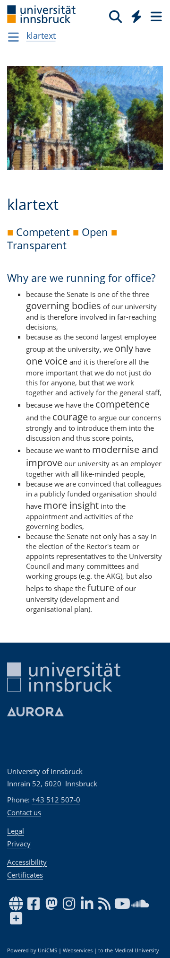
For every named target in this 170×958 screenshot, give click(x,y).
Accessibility (27, 862)
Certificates (25, 875)
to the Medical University (128, 950)
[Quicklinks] (136, 16)
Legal (15, 831)
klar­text (41, 35)
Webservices (78, 950)
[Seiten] (155, 16)
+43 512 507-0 (56, 799)
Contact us (24, 812)
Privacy (19, 843)
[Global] (134, 15)
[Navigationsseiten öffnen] (13, 37)
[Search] (115, 16)
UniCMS (47, 950)
